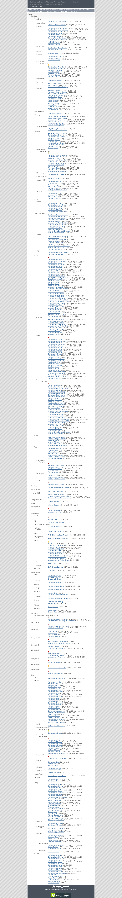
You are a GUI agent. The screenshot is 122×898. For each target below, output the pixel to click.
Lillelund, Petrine (53, 244)
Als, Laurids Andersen (55, 526)
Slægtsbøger (69, 9)
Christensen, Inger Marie (55, 703)
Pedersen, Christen (54, 44)
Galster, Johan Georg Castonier (58, 236)
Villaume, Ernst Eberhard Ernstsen (59, 231)
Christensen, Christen (55, 210)
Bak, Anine (51, 544)
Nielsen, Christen (53, 765)
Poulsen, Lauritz (53, 76)
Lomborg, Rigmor (53, 442)
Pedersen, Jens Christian (56, 144)
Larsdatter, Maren (53, 53)
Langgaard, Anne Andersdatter (57, 39)
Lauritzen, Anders (53, 852)
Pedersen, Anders (53, 883)
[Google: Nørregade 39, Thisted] (49, 666)
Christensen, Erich (54, 700)
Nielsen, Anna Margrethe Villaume (59, 488)
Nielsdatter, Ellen (53, 634)
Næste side (74, 11)
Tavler (47, 9)
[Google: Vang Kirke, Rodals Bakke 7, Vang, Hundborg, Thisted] (49, 464)
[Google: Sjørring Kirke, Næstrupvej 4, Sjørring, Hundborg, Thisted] (49, 65)
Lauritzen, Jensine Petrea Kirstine (58, 300)
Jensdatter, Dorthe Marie (55, 365)
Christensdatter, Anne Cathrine (57, 28)
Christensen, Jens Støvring (56, 136)
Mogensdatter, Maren (54, 804)
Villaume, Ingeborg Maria (56, 125)
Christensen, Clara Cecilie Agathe (58, 626)
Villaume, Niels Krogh (55, 433)
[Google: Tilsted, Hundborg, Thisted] (49, 258)
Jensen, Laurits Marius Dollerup (58, 118)
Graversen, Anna (53, 799)
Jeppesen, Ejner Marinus (56, 406)
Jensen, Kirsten (53, 100)
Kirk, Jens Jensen (53, 103)
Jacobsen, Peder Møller (55, 49)
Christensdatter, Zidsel (55, 866)
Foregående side (65, 11)
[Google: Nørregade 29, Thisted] (49, 652)
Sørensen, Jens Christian (56, 229)
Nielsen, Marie (52, 593)
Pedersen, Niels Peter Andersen (58, 594)
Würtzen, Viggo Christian (56, 820)
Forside (30, 9)
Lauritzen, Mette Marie (55, 309)
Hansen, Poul (52, 875)
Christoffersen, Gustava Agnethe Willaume (61, 621)
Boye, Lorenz (52, 563)
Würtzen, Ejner (52, 812)
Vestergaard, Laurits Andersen (57, 130)
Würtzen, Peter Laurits (55, 249)
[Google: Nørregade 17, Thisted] (49, 640)
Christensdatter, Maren (55, 31)
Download (87, 9)
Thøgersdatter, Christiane (56, 123)
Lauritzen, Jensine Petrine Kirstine (59, 301)
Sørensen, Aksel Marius (55, 628)
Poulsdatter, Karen (54, 146)
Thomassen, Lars (53, 807)
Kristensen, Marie (53, 654)
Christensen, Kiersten (55, 704)
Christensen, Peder (54, 35)
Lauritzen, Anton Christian (56, 293)
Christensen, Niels (54, 709)
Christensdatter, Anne (54, 56)
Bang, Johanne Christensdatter (58, 95)
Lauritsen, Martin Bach (55, 553)
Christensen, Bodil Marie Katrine (58, 388)
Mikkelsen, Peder (53, 717)
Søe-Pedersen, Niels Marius (57, 678)
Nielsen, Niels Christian (55, 121)
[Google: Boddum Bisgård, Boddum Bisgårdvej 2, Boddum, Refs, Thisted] (49, 731)
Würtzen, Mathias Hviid (55, 458)
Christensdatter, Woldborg (56, 792)
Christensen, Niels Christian (57, 797)
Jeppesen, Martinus (54, 221)
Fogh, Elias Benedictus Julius (57, 535)
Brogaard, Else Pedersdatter (57, 21)
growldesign (79, 891)
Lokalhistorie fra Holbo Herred (52, 11)
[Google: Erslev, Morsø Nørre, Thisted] (49, 517)
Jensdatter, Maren (53, 282)
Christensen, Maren (54, 706)
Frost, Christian (53, 631)
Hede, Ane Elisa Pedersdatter (57, 220)
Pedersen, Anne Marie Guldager (58, 87)
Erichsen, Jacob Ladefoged (56, 712)
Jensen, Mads (52, 101)
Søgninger (42, 9)
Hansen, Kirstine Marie (55, 800)
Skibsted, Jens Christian (55, 455)
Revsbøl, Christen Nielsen (56, 722)
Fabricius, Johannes (54, 80)
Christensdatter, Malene (55, 266)
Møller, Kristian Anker (54, 443)
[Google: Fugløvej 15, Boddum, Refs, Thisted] (49, 757)
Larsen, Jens (52, 41)
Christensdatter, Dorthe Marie (57, 261)
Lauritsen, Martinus (54, 290)
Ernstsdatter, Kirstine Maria (56, 218)
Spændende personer (57, 9)
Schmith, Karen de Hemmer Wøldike (59, 496)
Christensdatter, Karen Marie (57, 205)
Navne (35, 9)
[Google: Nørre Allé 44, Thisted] (49, 624)
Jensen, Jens (52, 838)
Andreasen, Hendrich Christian (57, 92)
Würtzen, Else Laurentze (55, 815)
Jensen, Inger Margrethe (55, 491)
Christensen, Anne (54, 693)
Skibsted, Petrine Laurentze (56, 457)
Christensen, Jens (53, 272)
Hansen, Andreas (53, 238)
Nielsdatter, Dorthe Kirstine (56, 719)
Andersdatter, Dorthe (54, 682)
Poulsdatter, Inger (53, 128)
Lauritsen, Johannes (54, 552)
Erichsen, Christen (54, 750)
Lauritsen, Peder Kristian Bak (57, 160)
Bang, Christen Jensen (55, 83)
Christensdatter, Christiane (56, 786)
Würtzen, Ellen (52, 813)
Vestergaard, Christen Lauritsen (58, 445)
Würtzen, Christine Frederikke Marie (59, 810)
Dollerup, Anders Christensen (57, 38)
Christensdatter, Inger (54, 687)
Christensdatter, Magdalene (56, 264)
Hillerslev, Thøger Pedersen (57, 25)
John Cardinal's (52, 891)
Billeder (76, 9)
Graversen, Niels (53, 577)
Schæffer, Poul (52, 612)
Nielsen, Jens (52, 603)
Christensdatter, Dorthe (55, 259)
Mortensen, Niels (53, 805)
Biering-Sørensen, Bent (55, 494)
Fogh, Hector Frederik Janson (57, 538)
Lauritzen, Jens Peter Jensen (57, 120)
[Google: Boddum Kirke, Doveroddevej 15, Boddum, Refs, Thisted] (49, 738)
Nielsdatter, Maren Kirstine (56, 143)
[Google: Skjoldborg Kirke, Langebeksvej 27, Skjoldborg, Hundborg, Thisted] (49, 153)
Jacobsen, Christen (54, 716)
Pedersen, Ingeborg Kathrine (57, 163)
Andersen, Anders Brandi (56, 465)
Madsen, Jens (52, 108)
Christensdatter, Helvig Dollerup (58, 30)
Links (80, 9)
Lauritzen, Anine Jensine (56, 224)
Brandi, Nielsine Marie (55, 469)
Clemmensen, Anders (55, 36)
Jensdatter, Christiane (55, 362)
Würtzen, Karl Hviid (54, 816)
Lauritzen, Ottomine (54, 311)
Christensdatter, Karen (55, 263)
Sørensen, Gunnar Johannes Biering (59, 498)
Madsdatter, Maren (54, 43)
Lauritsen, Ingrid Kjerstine (56, 549)
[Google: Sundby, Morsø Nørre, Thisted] (49, 542)
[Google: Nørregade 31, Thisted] (49, 660)
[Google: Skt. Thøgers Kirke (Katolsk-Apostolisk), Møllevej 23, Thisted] (49, 617)
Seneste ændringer (38, 11)
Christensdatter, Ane (54, 784)
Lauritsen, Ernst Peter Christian (58, 223)
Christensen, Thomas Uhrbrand (58, 277)
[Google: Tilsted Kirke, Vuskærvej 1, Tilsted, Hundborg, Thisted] (49, 383)
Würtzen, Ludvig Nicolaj (55, 818)
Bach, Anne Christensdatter (56, 437)
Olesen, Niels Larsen (54, 531)
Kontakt (30, 11)
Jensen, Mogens (53, 802)
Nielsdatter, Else (53, 720)
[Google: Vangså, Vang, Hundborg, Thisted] (49, 482)
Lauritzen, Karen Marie (55, 228)
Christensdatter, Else (54, 135)
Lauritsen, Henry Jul (54, 547)
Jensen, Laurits (53, 610)
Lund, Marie (51, 570)
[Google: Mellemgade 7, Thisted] (49, 508)
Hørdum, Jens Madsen (55, 876)
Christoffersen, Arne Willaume (57, 619)
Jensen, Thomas (53, 607)
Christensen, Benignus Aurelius (58, 215)
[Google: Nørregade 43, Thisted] (49, 671)
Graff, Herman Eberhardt (55, 567)
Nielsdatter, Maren (53, 110)
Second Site (58, 891)
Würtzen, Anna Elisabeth (56, 808)
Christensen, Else (53, 698)
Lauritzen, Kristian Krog (55, 306)
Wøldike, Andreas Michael (56, 586)
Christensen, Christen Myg (56, 211)
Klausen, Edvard (53, 519)
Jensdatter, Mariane (54, 140)
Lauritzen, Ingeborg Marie (56, 295)
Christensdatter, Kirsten (55, 691)
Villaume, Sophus (53, 505)
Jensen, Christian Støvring (56, 372)
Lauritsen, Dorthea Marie (56, 242)
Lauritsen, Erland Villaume (56, 545)
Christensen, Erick (53, 701)
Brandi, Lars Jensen (54, 385)
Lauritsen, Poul (52, 141)
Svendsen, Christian (54, 579)
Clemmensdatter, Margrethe (56, 711)
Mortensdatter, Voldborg (55, 602)
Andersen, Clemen (54, 90)
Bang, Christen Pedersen (56, 93)
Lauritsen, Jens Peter (54, 550)
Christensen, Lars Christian (56, 216)
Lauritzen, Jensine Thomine (56, 303)
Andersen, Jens (53, 467)
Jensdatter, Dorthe (53, 138)
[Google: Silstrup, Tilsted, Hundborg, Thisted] (49, 338)
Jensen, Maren (52, 85)
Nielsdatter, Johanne (54, 881)
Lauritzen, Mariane (54, 308)
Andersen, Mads (53, 685)
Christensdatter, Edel (54, 576)
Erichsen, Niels (53, 714)
